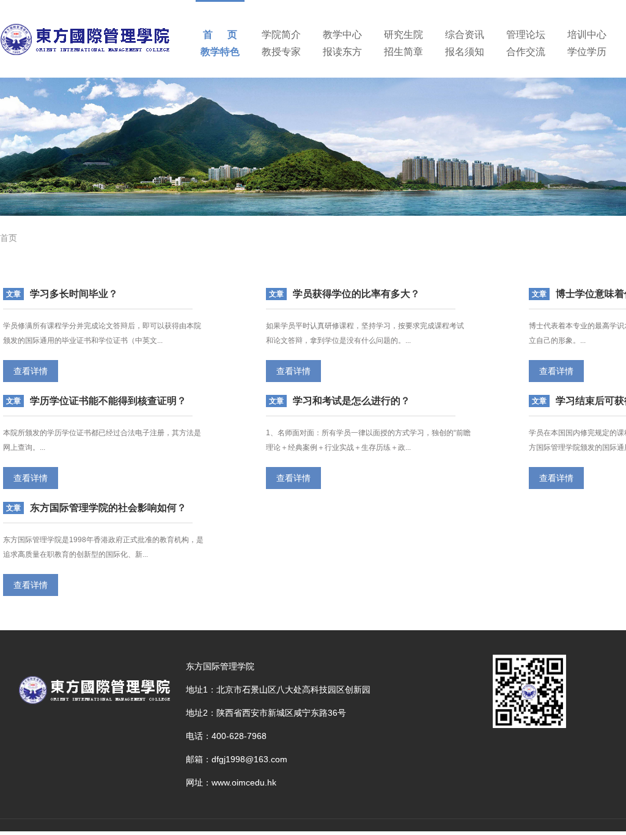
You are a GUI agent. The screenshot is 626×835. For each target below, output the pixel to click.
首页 (8, 238)
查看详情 (30, 371)
